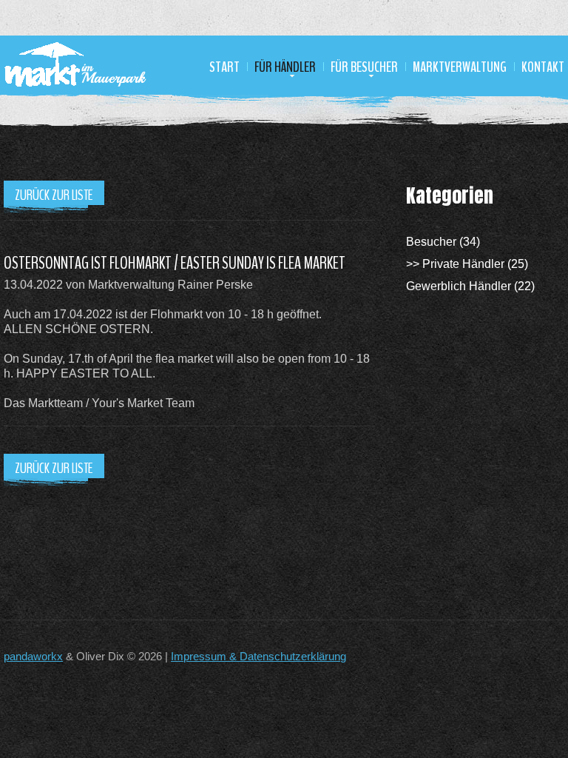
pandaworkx (33, 656)
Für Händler (285, 67)
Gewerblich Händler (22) (470, 286)
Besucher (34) (443, 241)
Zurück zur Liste (54, 195)
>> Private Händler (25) (467, 264)
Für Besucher (364, 67)
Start (224, 67)
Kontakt (542, 67)
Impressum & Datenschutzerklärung (258, 656)
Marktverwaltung (460, 67)
